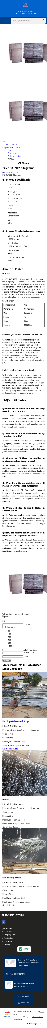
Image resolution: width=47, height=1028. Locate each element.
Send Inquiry (11, 144)
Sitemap (7, 945)
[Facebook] (3, 923)
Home (10, 150)
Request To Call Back (11, 147)
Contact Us (8, 941)
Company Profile (10, 935)
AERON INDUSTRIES (25, 12)
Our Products (9, 938)
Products (12, 153)
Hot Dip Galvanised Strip (15, 721)
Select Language (31, 1024)
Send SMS (25, 1002)
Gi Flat (5, 799)
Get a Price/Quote (10, 172)
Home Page (8, 931)
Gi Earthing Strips (11, 877)
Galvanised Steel (15, 156)
